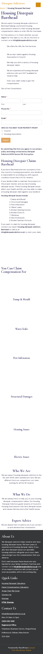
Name (4, 97)
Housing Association (12, 134)
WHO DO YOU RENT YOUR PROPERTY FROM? (19, 128)
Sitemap (5, 598)
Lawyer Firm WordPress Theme (23, 649)
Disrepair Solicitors (13, 3)
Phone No (6, 109)
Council (7, 131)
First (2, 104)
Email (4, 118)
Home (2, 8)
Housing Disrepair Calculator (13, 583)
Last (24, 104)
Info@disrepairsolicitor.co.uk (13, 613)
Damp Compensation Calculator (15, 587)
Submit (6, 140)
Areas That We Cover (11, 591)
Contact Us (6, 594)
